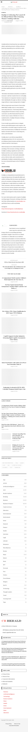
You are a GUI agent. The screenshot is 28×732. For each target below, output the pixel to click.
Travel (14, 595)
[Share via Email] (21, 38)
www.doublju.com (20, 201)
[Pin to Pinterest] (18, 38)
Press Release (14, 578)
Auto (14, 490)
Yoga (14, 602)
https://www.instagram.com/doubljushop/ (12, 209)
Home (3, 6)
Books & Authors (14, 493)
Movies (14, 551)
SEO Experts (5, 467)
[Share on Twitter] (15, 38)
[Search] (26, 2)
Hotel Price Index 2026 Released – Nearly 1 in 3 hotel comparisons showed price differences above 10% (13, 426)
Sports (14, 585)
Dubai (16, 463)
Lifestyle (14, 541)
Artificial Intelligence (14, 486)
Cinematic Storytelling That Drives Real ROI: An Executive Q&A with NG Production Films (19, 436)
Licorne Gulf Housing (16, 465)
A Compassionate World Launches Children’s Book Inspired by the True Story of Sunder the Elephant (14, 406)
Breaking (14, 496)
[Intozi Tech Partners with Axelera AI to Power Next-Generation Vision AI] (14, 352)
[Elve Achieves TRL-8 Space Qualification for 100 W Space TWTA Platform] (14, 301)
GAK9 (8, 465)
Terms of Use (17, 723)
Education (14, 510)
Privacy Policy (9, 723)
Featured (14, 524)
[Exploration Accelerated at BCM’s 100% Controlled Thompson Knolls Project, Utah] (14, 377)
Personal (14, 568)
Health (14, 531)
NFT (14, 564)
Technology (14, 588)
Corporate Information (14, 725)
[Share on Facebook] (11, 38)
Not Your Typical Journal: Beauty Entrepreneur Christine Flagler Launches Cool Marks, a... (14, 286)
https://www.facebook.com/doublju (16, 212)
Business (10, 6)
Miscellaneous (14, 548)
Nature (14, 558)
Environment (14, 517)
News (14, 561)
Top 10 (11, 467)
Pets (14, 571)
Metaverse (14, 544)
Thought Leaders (14, 592)
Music (14, 554)
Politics (14, 575)
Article (14, 483)
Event (14, 520)
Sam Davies (10, 20)
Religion (14, 581)
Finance (14, 527)
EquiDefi (22, 463)
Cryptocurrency (14, 507)
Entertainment (14, 513)
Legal (14, 537)
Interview (14, 534)
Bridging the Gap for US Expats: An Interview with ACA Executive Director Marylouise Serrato (18, 447)
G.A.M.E (3, 465)
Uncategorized (14, 598)
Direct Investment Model (7, 463)
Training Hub (17, 467)
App (14, 479)
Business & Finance (14, 503)
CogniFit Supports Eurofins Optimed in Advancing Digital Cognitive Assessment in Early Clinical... (14, 337)
